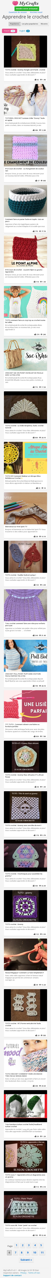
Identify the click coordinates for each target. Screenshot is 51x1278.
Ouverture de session (18, 12)
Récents (44, 24)
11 (42, 1252)
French (9, 31)
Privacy (23, 1273)
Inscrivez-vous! (36, 12)
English (24, 31)
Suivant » (26, 1259)
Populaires (14, 24)
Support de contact (12, 1275)
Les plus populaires (30, 24)
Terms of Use (34, 1273)
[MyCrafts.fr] (25, 3)
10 (34, 1252)
